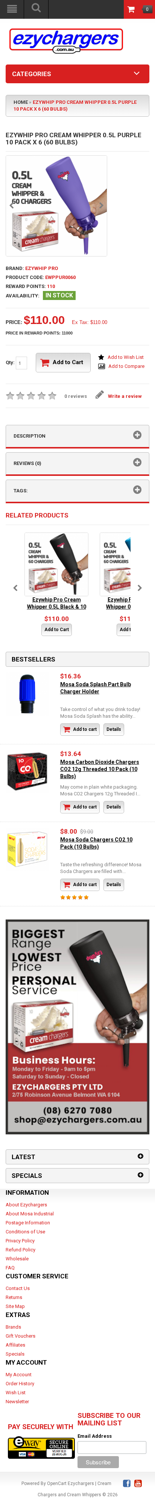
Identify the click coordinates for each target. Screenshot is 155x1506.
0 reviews (75, 396)
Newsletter (17, 1401)
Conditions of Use (25, 1231)
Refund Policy (20, 1249)
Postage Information (28, 1223)
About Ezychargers (26, 1205)
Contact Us (18, 1288)
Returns (14, 1297)
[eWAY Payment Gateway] (41, 1447)
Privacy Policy (20, 1241)
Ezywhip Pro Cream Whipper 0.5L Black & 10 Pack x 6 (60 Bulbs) (56, 607)
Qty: (11, 362)
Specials (15, 1354)
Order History (20, 1383)
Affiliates (15, 1345)
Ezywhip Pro (41, 268)
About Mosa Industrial (30, 1213)
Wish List (16, 1392)
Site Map (15, 1306)
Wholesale (17, 1259)
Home (21, 102)
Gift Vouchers (20, 1336)
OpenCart (57, 1483)
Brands (13, 1327)
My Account (19, 1374)
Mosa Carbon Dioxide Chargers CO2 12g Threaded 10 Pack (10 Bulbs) (99, 769)
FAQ (10, 1267)
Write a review (125, 396)
